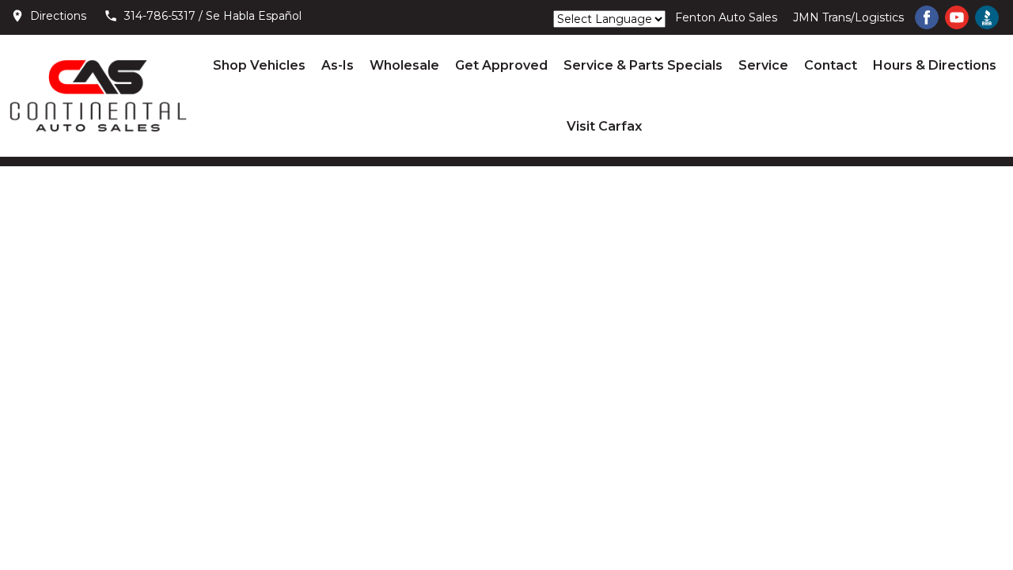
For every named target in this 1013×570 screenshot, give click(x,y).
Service (763, 65)
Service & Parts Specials (643, 65)
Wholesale (404, 65)
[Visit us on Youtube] (957, 17)
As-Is (337, 65)
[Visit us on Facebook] (927, 17)
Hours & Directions (934, 65)
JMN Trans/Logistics (848, 17)
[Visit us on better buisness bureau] (987, 17)
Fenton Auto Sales (726, 17)
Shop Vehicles (259, 65)
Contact (830, 65)
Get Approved (501, 65)
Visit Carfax (604, 126)
